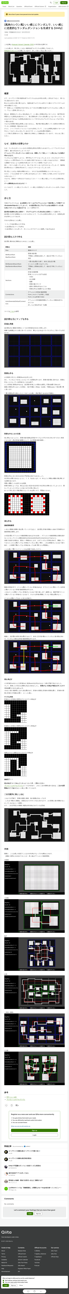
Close (21, 1285)
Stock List (11, 6)
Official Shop (55, 1256)
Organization (52, 6)
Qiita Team (54, 1251)
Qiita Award (21, 1265)
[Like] (6, 1105)
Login (56, 2)
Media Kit (4, 1262)
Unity (6, 32)
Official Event (28, 6)
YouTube (37, 1262)
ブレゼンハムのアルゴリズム (13, 785)
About (3, 1251)
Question (19, 6)
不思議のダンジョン (15, 32)
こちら (12, 311)
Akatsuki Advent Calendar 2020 (23, 44)
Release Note (22, 1251)
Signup (64, 2)
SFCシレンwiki (11, 1097)
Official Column (40, 6)
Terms (3, 1254)
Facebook (37, 1259)
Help (2, 1268)
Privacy (3, 1256)
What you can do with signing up (20, 1126)
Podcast (36, 1265)
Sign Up (38, 1213)
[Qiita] (5, 2)
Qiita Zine (54, 1254)
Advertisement (5, 1271)
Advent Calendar (23, 1259)
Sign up (13, 1285)
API (19, 1271)
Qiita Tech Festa (22, 1262)
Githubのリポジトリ (11, 51)
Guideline (4, 1259)
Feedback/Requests (7, 1265)
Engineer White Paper (24, 1268)
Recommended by (18, 1146)
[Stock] (12, 1105)
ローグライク (26, 32)
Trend (4, 6)
